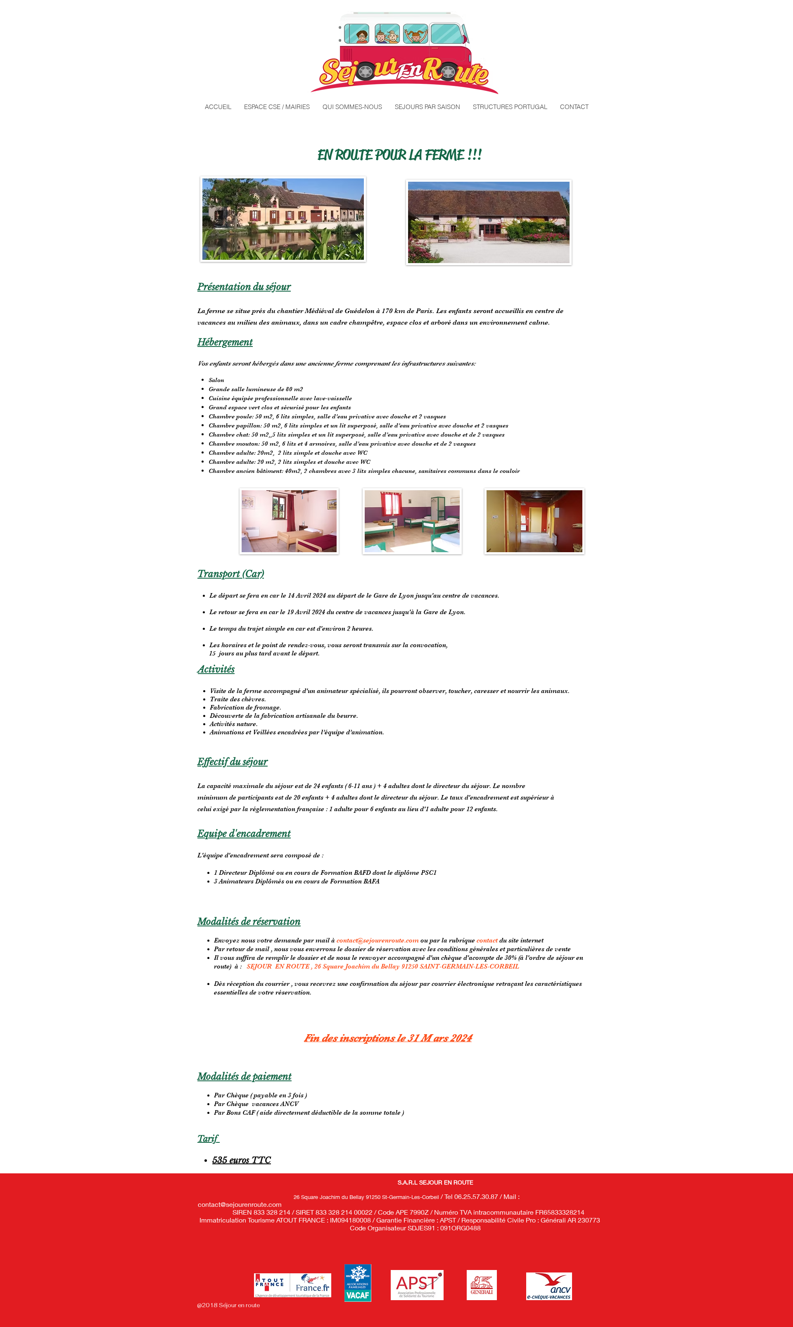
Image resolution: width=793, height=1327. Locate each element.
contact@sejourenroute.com (378, 940)
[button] (427, 107)
